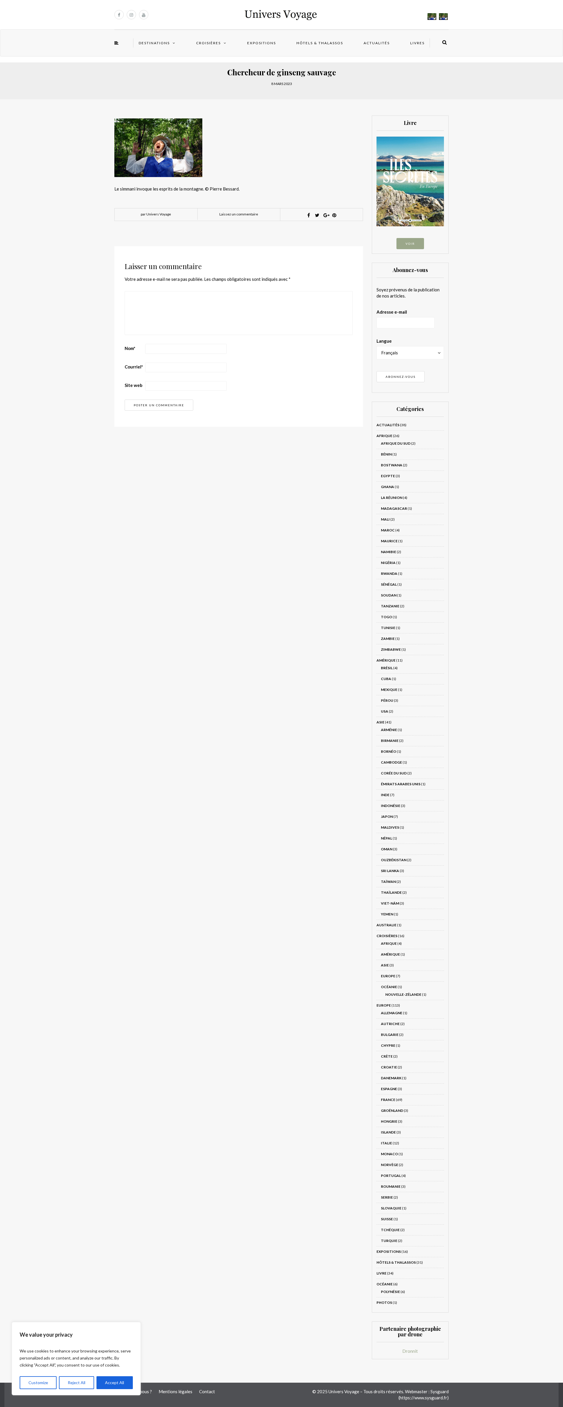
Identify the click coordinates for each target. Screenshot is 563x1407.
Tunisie (388, 628)
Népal (386, 838)
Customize (38, 1382)
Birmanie (389, 740)
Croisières (208, 43)
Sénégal (389, 584)
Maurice (389, 541)
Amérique (386, 660)
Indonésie (390, 805)
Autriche (390, 1024)
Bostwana (391, 465)
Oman (386, 849)
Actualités (377, 43)
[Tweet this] (317, 215)
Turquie (389, 1240)
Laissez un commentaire (238, 214)
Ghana (387, 487)
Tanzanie (390, 606)
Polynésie (390, 1291)
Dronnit (410, 1351)
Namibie (388, 552)
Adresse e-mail (392, 312)
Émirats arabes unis (400, 784)
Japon (387, 816)
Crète (387, 1056)
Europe (388, 976)
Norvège (389, 1165)
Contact (207, 1391)
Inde (385, 795)
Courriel (134, 366)
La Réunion (391, 497)
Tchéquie (390, 1230)
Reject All (76, 1382)
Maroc (388, 530)
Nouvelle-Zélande (403, 994)
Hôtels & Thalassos (319, 43)
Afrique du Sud (396, 443)
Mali (385, 519)
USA (384, 711)
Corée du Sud (394, 773)
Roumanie (391, 1186)
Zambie (388, 638)
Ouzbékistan (393, 860)
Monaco (389, 1154)
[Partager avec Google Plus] (325, 215)
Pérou (387, 700)
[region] (76, 1358)
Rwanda (389, 573)
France (388, 1099)
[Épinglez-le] (334, 215)
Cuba (386, 679)
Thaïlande (391, 892)
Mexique (389, 689)
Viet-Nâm (390, 903)
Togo (386, 617)
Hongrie (389, 1121)
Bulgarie (389, 1034)
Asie (380, 722)
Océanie (389, 987)
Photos (384, 1302)
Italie (386, 1143)
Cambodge (391, 762)
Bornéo (388, 751)
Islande (388, 1132)
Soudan (388, 595)
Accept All (114, 1382)
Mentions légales (175, 1391)
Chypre (388, 1045)
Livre (381, 1273)
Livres (417, 43)
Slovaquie (391, 1208)
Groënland (392, 1110)
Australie (386, 925)
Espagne (389, 1089)
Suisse (387, 1219)
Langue (384, 341)
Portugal (391, 1175)
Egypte (388, 476)
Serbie (387, 1197)
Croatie (389, 1067)
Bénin (386, 454)
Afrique (384, 436)
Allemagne (391, 1013)
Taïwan (388, 881)
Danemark (391, 1078)
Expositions (261, 43)
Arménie (389, 730)
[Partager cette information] (308, 215)
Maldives (390, 827)
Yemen (387, 914)
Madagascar (394, 508)
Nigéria (388, 562)
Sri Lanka (390, 871)
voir (410, 243)
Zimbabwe (391, 649)
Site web (134, 385)
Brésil (387, 668)
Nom (130, 348)
